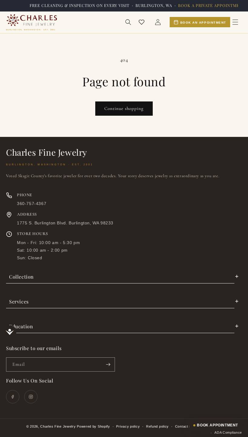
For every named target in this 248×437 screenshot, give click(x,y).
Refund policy (157, 426)
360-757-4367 (31, 203)
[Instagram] (31, 396)
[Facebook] (12, 396)
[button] (128, 22)
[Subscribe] (108, 364)
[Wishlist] (141, 22)
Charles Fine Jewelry (58, 426)
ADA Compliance (228, 432)
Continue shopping (124, 108)
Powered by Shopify (93, 426)
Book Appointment (217, 425)
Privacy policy (128, 426)
